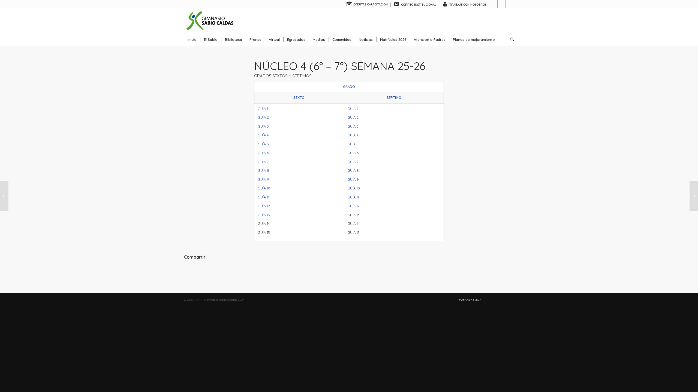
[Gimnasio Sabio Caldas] (210, 20)
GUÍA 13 (264, 215)
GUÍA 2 (263, 117)
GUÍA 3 (263, 126)
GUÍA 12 (264, 206)
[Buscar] (510, 39)
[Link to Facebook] (493, 4)
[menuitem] (367, 5)
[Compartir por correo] (459, 272)
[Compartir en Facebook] (239, 272)
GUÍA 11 (263, 197)
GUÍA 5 (263, 144)
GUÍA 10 (264, 188)
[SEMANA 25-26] (4, 196)
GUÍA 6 (263, 153)
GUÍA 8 (263, 170)
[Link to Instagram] (502, 4)
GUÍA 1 (263, 108)
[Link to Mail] (510, 4)
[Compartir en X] (349, 272)
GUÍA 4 (263, 135)
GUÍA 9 (263, 179)
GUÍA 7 (263, 162)
